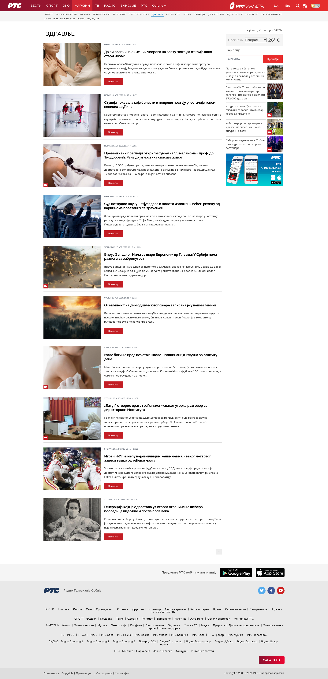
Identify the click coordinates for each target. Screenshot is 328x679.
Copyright (68, 673)
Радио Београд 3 (124, 641)
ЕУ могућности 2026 (164, 612)
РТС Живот (160, 634)
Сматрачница (258, 609)
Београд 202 (147, 641)
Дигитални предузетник (225, 14)
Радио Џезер (269, 641)
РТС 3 (93, 634)
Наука (187, 14)
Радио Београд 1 (72, 641)
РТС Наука (124, 634)
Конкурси (181, 651)
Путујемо (119, 14)
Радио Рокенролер (198, 641)
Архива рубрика (271, 14)
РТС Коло (198, 634)
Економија (154, 609)
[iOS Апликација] (254, 170)
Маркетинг (143, 651)
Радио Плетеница (171, 641)
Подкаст (276, 609)
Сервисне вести (235, 609)
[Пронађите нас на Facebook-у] (271, 590)
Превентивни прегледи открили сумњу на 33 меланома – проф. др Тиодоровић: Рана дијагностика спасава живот (159, 155)
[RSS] (305, 5)
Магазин (82, 6)
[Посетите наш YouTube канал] (281, 590)
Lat (276, 6)
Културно (251, 14)
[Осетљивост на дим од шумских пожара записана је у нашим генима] (72, 317)
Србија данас (104, 609)
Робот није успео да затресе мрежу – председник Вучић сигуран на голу (244, 126)
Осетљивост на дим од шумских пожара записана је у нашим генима (160, 305)
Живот (48, 14)
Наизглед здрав (88, 18)
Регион (77, 609)
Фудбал (91, 618)
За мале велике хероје (59, 18)
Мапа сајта (271, 660)
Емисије (128, 6)
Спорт (52, 6)
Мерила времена (176, 609)
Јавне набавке (162, 651)
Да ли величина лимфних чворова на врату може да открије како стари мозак (158, 54)
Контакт (127, 651)
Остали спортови (218, 618)
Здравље (158, 14)
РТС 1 (71, 634)
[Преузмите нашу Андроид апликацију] (236, 572)
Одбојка (132, 618)
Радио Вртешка (247, 641)
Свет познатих (139, 14)
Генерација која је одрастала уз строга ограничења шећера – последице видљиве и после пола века (154, 509)
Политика (63, 609)
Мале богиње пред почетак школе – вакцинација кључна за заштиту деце (160, 357)
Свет (89, 609)
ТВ (97, 6)
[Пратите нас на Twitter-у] (262, 590)
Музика (85, 14)
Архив (164, 644)
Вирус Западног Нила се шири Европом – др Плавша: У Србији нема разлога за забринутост (160, 256)
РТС (144, 6)
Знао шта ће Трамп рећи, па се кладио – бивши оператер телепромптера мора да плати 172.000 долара (245, 93)
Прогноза (235, 40)
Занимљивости (66, 14)
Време (217, 609)
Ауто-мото (197, 618)
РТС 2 (82, 634)
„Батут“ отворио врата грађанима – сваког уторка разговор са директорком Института (155, 407)
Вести (36, 6)
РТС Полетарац (257, 634)
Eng (288, 6)
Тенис (120, 618)
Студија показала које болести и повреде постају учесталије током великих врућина (159, 104)
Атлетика (180, 618)
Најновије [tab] (233, 50)
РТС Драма (142, 634)
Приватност (51, 673)
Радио (110, 6)
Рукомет (147, 618)
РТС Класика (179, 634)
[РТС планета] (246, 5)
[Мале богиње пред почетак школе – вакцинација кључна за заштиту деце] (72, 367)
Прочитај (113, 81)
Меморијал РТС (244, 618)
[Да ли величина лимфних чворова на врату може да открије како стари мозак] (72, 64)
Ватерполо (163, 618)
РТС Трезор (216, 634)
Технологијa (101, 14)
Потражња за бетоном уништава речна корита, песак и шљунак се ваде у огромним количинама (245, 74)
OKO (66, 6)
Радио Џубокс (224, 641)
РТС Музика (235, 634)
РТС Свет (107, 634)
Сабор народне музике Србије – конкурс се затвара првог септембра (245, 144)
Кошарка (106, 618)
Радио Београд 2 (98, 641)
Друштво (138, 609)
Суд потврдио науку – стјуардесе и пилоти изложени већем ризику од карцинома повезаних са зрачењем (162, 206)
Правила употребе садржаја (94, 673)
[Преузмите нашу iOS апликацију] (270, 572)
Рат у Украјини (199, 609)
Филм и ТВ (173, 14)
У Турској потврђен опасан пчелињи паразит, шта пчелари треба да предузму (245, 109)
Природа (200, 14)
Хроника (122, 609)
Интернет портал (202, 651)
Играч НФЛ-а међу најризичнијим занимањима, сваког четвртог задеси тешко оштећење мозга (157, 458)
